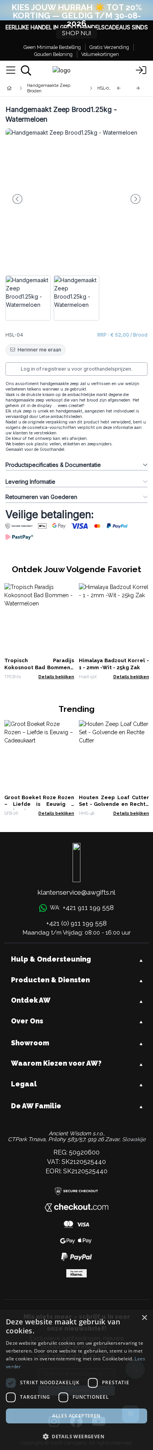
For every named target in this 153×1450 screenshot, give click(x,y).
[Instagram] (54, 1421)
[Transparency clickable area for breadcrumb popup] (51, 88)
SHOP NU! (76, 33)
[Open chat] (130, 1414)
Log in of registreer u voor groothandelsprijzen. (76, 369)
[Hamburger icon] (10, 70)
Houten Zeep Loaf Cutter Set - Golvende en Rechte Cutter (114, 804)
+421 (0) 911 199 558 (76, 923)
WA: (81, 907)
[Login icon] (141, 70)
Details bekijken (56, 676)
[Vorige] (119, 88)
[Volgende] (138, 88)
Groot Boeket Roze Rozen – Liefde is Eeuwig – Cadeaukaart (39, 804)
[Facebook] (76, 1421)
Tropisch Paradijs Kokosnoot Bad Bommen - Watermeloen (39, 667)
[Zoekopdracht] (26, 70)
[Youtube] (98, 1421)
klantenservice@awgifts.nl (76, 892)
